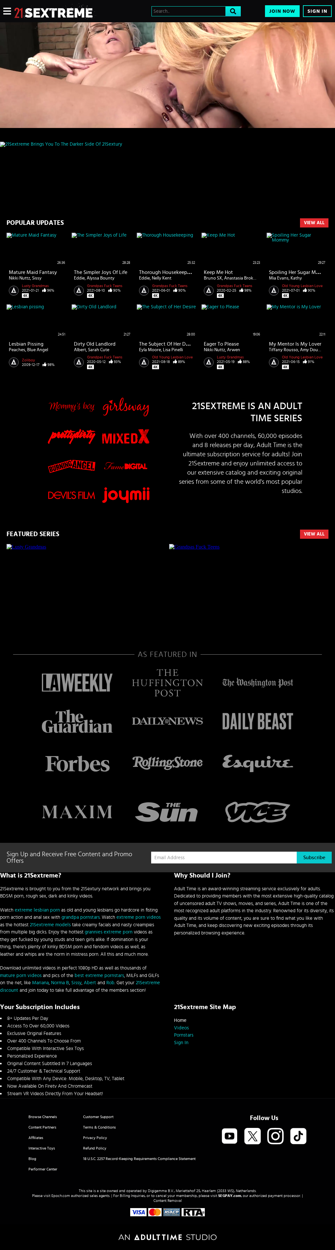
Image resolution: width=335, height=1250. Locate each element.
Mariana (40, 982)
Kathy (296, 278)
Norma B (60, 982)
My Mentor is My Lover (295, 344)
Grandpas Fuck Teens (104, 286)
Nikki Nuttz (19, 278)
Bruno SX (213, 278)
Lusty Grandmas (35, 286)
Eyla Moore (150, 350)
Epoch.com (60, 1196)
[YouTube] (229, 1136)
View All (314, 223)
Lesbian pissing (26, 344)
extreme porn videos (138, 917)
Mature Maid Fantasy (33, 272)
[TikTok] (298, 1136)
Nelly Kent (161, 278)
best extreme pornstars (99, 975)
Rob (110, 982)
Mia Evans (279, 278)
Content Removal (167, 1201)
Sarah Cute (98, 350)
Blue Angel (37, 350)
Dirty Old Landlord (94, 344)
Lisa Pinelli (173, 350)
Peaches (17, 350)
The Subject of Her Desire (167, 344)
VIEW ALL (314, 534)
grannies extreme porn (108, 932)
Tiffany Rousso (283, 350)
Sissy (37, 278)
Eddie (79, 278)
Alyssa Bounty (101, 278)
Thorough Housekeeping (166, 272)
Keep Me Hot (218, 272)
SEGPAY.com (229, 1196)
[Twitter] (252, 1136)
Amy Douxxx (312, 350)
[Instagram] (275, 1136)
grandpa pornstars (81, 917)
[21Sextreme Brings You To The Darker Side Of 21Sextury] (167, 144)
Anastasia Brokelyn (242, 278)
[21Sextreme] (167, 75)
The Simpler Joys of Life (100, 272)
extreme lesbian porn (37, 910)
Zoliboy (28, 360)
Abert (90, 982)
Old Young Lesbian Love (302, 286)
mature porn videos (21, 975)
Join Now (282, 11)
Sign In (317, 11)
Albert (80, 350)
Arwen (233, 350)
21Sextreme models (50, 924)
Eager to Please (221, 344)
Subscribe (314, 857)
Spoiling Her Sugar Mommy (299, 272)
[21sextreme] (55, 11)
